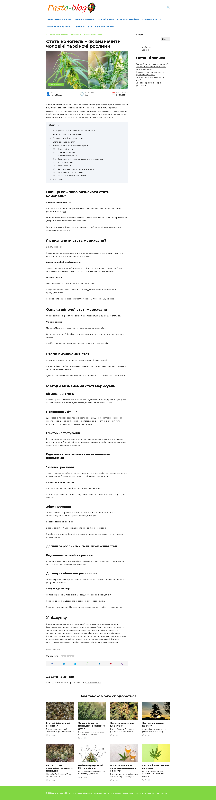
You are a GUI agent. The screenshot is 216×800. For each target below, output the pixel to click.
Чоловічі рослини (65, 162)
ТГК (64, 212)
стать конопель (54, 650)
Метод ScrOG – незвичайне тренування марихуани (59, 768)
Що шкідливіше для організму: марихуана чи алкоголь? (123, 768)
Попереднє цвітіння (66, 152)
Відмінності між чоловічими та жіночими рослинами (80, 159)
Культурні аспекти (151, 19)
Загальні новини (105, 19)
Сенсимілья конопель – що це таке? (123, 724)
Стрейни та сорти (83, 26)
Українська (146, 47)
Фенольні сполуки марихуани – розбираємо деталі (91, 726)
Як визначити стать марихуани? (68, 134)
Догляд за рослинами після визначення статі (77, 169)
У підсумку (58, 179)
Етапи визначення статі (64, 142)
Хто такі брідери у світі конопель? (152, 64)
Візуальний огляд (65, 149)
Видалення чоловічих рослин (70, 172)
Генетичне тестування (67, 156)
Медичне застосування (58, 26)
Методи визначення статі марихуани (70, 146)
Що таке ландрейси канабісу (153, 724)
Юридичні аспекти (104, 26)
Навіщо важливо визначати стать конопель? (74, 131)
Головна (49, 34)
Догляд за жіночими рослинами (72, 176)
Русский (145, 50)
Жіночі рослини (64, 166)
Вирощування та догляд (59, 19)
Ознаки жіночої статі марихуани (68, 138)
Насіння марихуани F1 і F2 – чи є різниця (90, 766)
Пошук (139, 35)
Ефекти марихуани (84, 19)
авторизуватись (93, 683)
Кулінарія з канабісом (128, 19)
